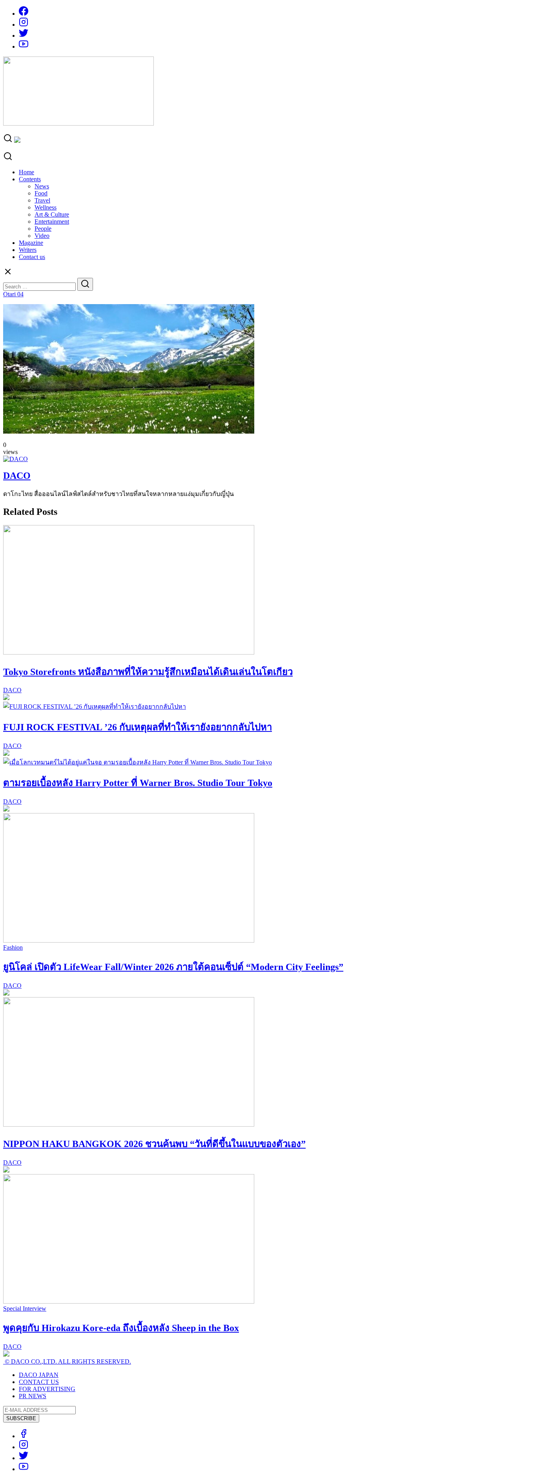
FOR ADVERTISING (47, 1389)
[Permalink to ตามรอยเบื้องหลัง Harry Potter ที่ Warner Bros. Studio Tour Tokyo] (137, 762)
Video (42, 235)
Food (41, 193)
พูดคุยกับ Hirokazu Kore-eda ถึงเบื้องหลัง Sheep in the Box (121, 1328)
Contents (30, 179)
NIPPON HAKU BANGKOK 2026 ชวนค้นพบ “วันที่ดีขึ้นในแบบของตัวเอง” (154, 1144)
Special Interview (24, 1308)
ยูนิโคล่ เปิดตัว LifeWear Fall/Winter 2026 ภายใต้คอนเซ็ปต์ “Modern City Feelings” (173, 967)
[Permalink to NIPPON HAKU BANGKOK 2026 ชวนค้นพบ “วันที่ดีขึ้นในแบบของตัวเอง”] (128, 1124)
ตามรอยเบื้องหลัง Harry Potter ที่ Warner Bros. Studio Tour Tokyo (137, 783)
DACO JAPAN (38, 1374)
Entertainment (52, 221)
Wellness (46, 207)
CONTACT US (39, 1382)
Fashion (13, 947)
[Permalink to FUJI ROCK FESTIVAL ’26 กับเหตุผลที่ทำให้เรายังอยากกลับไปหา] (94, 706)
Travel (42, 200)
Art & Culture (52, 214)
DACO (17, 476)
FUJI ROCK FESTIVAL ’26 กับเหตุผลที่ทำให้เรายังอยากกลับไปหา (137, 727)
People (43, 228)
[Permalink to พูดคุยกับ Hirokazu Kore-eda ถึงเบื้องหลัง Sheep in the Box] (128, 1301)
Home (26, 172)
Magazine (31, 242)
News (42, 186)
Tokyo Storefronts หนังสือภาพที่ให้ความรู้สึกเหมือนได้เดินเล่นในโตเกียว (148, 672)
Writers (27, 249)
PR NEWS (32, 1396)
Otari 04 (13, 294)
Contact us (32, 256)
